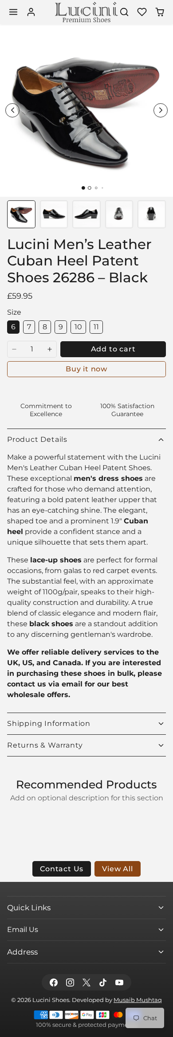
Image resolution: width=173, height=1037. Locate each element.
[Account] (31, 12)
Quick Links (29, 907)
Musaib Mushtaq (138, 999)
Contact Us (61, 869)
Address (22, 951)
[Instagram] (70, 982)
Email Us (22, 929)
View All (117, 869)
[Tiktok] (103, 982)
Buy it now (86, 369)
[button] (13, 12)
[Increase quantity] (50, 349)
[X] (86, 982)
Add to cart (113, 349)
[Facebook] (53, 982)
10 (78, 327)
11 (96, 327)
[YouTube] (119, 982)
